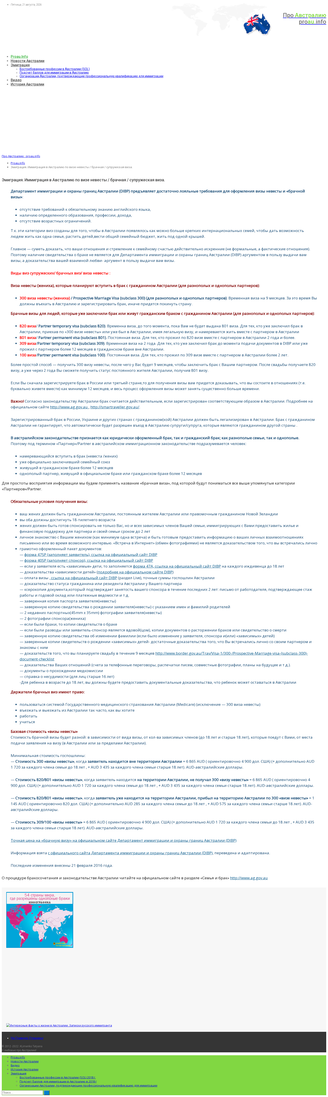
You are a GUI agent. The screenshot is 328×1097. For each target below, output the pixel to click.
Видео (16, 80)
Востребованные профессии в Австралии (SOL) (55, 69)
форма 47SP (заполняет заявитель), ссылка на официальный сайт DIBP (90, 554)
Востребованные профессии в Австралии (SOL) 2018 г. (58, 1077)
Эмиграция (20, 65)
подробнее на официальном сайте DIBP (135, 572)
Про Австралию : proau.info (21, 156)
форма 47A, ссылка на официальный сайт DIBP (177, 566)
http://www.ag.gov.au (69, 407)
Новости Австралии (27, 61)
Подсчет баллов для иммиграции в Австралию (54, 72)
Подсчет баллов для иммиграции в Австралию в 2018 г (58, 1081)
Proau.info (18, 1057)
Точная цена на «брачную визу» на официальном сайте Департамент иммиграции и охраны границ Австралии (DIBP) (124, 840)
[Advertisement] (164, 120)
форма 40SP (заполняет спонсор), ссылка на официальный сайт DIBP (88, 560)
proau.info (19, 56)
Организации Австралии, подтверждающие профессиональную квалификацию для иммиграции (91, 76)
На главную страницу (27, 1038)
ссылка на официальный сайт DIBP (83, 577)
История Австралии (27, 84)
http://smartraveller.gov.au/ (114, 407)
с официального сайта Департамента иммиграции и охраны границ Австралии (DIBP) (130, 852)
